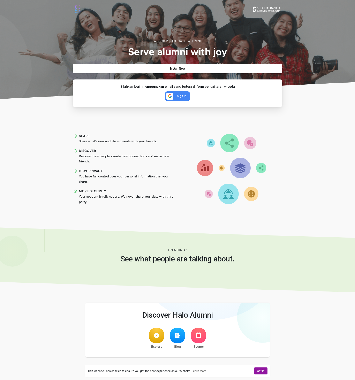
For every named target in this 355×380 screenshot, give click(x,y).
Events (199, 347)
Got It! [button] (260, 371)
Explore (156, 347)
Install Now (177, 68)
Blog (177, 347)
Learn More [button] (199, 371)
